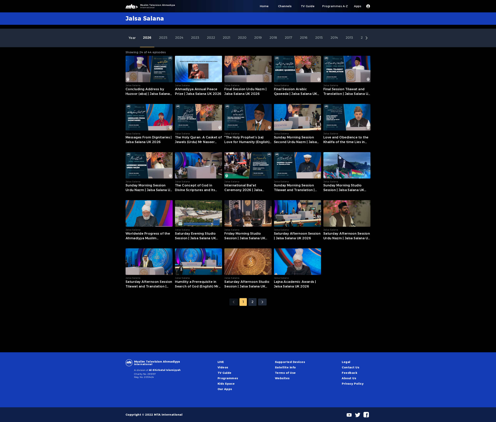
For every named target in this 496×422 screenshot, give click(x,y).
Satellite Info (285, 367)
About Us (349, 378)
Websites (282, 378)
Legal (346, 362)
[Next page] (262, 301)
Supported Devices (290, 362)
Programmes (228, 378)
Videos (223, 367)
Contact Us (350, 367)
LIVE (221, 362)
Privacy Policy (352, 383)
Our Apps (225, 389)
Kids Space (226, 383)
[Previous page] (233, 301)
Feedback (349, 373)
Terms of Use (285, 373)
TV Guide (225, 373)
